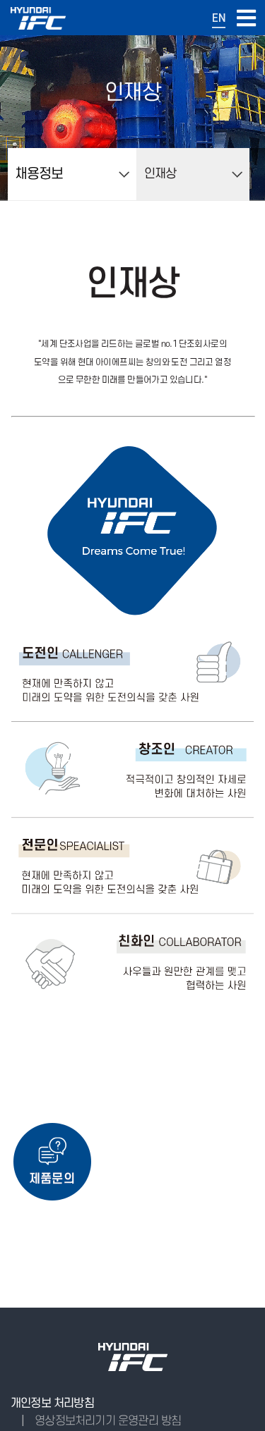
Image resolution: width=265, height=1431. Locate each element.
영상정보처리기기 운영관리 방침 (108, 1421)
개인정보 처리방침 (52, 1403)
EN (218, 18)
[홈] (38, 25)
